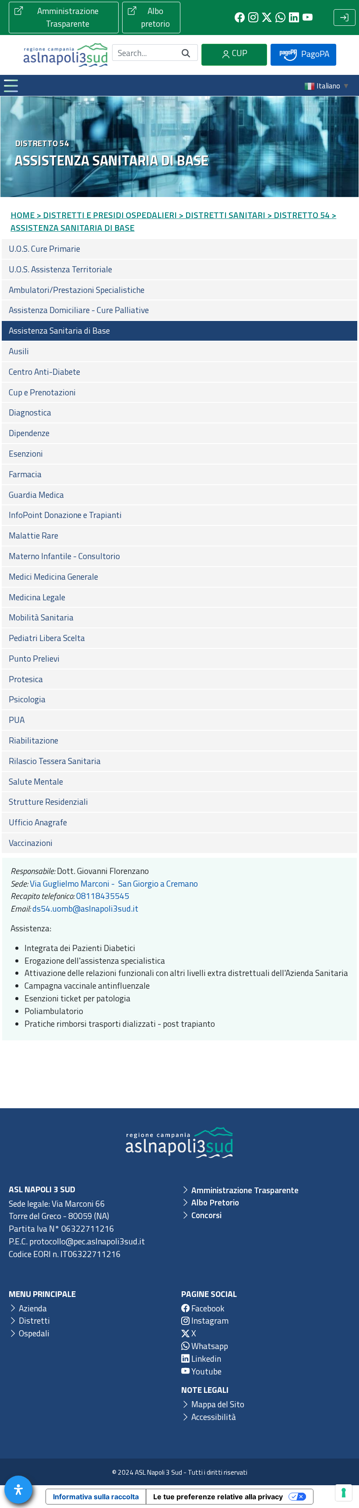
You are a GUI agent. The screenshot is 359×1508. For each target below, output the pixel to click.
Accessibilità (213, 1416)
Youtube (206, 1371)
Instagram (209, 1320)
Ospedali (33, 1333)
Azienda (32, 1308)
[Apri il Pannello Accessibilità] (18, 1490)
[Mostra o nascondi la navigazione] (10, 85)
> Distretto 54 (298, 214)
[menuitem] (179, 249)
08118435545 (102, 895)
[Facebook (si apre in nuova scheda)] (240, 17)
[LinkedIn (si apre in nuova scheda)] (294, 17)
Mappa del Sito (217, 1404)
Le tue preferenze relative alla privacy (218, 1496)
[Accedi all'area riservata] (344, 17)
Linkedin (205, 1358)
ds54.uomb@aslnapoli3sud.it (85, 908)
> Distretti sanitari (222, 214)
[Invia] (186, 53)
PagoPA (314, 53)
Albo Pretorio (214, 1202)
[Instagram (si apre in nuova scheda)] (253, 17)
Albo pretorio (155, 17)
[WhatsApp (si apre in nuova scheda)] (280, 17)
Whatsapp (209, 1345)
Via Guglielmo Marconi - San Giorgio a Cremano (114, 883)
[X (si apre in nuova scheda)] (267, 17)
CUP (238, 52)
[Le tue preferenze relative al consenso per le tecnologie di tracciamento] (343, 1492)
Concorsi (206, 1215)
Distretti (33, 1320)
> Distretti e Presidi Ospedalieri (106, 214)
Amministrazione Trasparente (68, 17)
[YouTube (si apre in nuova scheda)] (308, 17)
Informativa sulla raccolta (96, 1496)
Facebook (207, 1308)
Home (23, 214)
